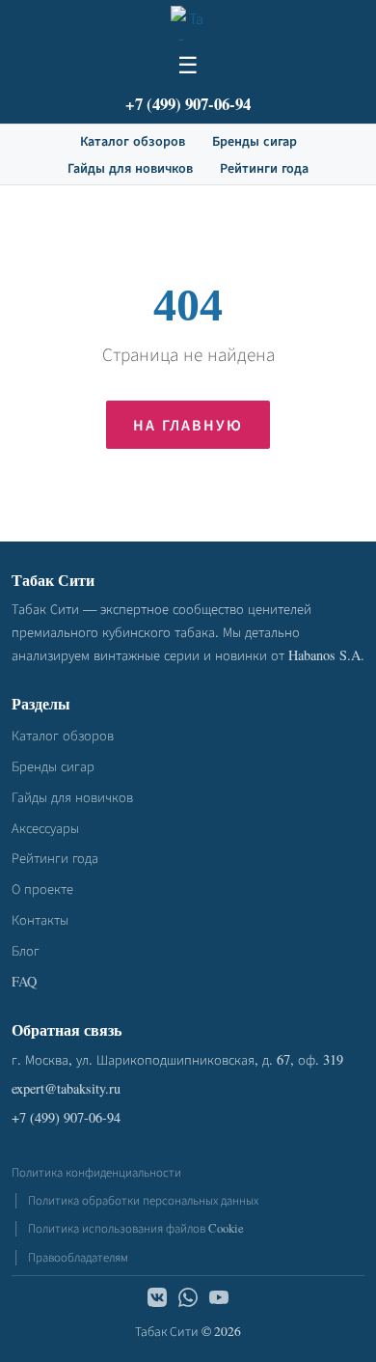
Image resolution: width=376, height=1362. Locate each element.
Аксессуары (45, 828)
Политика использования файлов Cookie (136, 1228)
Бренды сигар (254, 140)
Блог (26, 950)
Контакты (40, 919)
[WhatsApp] (188, 1300)
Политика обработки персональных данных (143, 1200)
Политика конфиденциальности (96, 1172)
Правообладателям (78, 1256)
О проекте (42, 888)
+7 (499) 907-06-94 (188, 104)
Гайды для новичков (130, 167)
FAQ (24, 981)
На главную (187, 424)
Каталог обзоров (132, 140)
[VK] (157, 1300)
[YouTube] (218, 1300)
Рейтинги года (264, 167)
